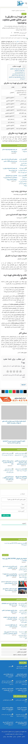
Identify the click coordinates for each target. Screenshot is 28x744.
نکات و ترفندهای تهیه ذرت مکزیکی (16, 77)
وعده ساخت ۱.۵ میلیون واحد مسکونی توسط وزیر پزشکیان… (10, 632)
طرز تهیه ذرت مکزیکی (19, 70)
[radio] (20, 372)
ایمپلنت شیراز (23, 649)
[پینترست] (14, 391)
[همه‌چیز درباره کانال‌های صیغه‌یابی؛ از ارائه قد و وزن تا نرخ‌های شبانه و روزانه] (22, 181)
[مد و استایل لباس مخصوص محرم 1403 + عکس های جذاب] (7, 471)
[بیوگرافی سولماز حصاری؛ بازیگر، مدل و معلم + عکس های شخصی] (21, 683)
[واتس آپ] (10, 391)
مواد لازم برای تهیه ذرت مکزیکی (16, 68)
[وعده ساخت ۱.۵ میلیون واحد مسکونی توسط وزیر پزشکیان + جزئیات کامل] (22, 635)
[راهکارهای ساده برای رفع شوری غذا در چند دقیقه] (21, 471)
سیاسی (14, 736)
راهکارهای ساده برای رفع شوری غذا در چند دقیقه (21, 477)
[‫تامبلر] (17, 391)
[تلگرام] (6, 391)
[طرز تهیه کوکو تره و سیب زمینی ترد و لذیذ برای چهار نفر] (22, 627)
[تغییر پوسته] (4, 4)
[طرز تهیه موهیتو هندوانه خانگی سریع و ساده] (22, 153)
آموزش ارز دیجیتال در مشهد (19, 654)
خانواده (13, 10)
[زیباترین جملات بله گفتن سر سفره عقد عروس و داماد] (7, 456)
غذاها (23, 385)
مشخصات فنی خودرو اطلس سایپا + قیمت (22, 708)
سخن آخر (22, 79)
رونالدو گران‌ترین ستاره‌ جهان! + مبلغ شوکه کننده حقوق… (9, 574)
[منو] (26, 4)
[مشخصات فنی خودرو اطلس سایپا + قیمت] (21, 702)
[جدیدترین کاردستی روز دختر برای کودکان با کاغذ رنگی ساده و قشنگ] (7, 717)
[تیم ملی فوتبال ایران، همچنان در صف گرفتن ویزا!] (7, 669)
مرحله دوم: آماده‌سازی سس (17, 74)
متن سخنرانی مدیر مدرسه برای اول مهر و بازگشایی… (10, 567)
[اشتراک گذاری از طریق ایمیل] (3, 391)
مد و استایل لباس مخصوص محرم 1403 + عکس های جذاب (8, 478)
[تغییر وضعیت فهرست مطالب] (23, 66)
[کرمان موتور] (14, 399)
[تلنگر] (20, 3)
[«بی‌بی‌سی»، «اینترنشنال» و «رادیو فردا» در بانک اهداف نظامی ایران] (22, 584)
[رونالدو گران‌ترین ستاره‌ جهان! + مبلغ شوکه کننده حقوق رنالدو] (22, 576)
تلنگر (17, 41)
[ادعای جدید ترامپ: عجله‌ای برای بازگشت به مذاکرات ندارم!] (22, 591)
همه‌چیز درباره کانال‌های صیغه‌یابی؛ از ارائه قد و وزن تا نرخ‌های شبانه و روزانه (10, 177)
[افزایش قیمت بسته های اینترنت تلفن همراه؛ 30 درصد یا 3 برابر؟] (7, 683)
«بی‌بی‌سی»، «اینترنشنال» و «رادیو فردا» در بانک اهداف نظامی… (9, 582)
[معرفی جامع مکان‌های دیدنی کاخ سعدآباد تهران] (21, 669)
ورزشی (4, 736)
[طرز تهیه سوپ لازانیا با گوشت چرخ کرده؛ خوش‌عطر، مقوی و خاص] (22, 619)
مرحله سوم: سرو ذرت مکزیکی (17, 75)
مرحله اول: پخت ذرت (19, 72)
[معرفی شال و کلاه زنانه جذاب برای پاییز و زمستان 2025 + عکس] (22, 162)
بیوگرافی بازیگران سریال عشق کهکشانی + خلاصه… (7, 708)
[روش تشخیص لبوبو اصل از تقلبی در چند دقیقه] (22, 612)
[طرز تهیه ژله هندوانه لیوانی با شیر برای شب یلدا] (22, 170)
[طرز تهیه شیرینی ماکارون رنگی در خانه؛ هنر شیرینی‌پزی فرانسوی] (21, 456)
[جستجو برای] (2, 4)
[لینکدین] (21, 391)
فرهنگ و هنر (9, 736)
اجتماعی (17, 10)
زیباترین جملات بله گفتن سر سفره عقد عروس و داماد (7, 462)
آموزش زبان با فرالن (21, 652)
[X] (25, 391)
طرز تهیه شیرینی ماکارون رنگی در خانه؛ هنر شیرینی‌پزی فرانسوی (21, 462)
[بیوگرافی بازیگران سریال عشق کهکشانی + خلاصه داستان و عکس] (7, 702)
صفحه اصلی (22, 10)
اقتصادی (19, 736)
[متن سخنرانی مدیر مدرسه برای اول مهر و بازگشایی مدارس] (22, 569)
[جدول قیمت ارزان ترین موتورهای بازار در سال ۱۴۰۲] (22, 605)
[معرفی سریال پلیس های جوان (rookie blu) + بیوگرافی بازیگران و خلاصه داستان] (21, 717)
